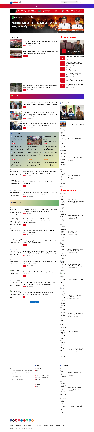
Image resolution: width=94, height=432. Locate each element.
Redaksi (11, 425)
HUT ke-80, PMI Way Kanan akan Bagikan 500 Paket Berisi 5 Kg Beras (75, 265)
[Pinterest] (16, 420)
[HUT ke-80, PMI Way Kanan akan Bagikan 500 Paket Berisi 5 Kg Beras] (63, 265)
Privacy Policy (38, 425)
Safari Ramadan (40, 380)
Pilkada (38, 384)
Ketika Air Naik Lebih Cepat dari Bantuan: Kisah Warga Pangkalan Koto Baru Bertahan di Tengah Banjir (75, 200)
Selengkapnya (34, 302)
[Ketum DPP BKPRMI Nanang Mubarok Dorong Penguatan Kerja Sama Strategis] (50, 156)
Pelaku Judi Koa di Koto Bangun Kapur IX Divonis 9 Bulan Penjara (75, 373)
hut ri (37, 386)
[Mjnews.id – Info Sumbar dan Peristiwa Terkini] (15, 2)
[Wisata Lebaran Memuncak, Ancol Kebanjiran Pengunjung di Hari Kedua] (63, 217)
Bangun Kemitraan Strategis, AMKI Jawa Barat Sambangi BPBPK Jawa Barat (33, 164)
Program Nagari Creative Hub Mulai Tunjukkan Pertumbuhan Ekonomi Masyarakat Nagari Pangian (74, 85)
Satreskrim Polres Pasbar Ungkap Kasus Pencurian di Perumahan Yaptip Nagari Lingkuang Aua (75, 405)
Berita (25, 45)
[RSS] (32, 420)
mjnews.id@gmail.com (17, 379)
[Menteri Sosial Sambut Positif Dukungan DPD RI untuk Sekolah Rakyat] (63, 279)
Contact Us (57, 425)
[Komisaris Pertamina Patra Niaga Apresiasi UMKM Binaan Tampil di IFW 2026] (34, 140)
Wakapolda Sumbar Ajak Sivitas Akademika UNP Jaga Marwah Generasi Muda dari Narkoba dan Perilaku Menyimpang (75, 158)
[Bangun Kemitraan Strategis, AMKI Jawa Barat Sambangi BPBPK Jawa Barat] (34, 156)
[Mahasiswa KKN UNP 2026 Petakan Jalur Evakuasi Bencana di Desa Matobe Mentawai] (63, 124)
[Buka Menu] (83, 2)
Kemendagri (26, 55)
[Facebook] (11, 420)
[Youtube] (24, 420)
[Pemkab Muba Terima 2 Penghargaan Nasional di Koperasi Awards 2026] (16, 232)
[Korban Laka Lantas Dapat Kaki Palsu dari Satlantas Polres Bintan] (16, 184)
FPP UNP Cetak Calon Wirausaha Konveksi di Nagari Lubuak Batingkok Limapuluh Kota (18, 148)
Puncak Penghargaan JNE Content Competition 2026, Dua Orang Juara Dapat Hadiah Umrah (74, 74)
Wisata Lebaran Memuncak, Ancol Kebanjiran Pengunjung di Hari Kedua (75, 216)
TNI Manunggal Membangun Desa (44, 370)
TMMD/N (38, 373)
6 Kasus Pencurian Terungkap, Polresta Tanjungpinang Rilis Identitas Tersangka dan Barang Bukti (75, 388)
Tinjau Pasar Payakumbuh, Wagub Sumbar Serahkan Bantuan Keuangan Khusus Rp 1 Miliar (75, 330)
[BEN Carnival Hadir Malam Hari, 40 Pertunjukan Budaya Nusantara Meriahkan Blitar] (16, 43)
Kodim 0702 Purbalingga (42, 377)
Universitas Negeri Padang (42, 375)
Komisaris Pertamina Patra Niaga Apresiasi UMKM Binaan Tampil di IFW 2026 (34, 148)
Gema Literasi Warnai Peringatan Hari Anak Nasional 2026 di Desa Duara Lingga (75, 57)
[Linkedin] (21, 420)
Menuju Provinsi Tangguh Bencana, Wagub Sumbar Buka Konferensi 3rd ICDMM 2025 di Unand (75, 250)
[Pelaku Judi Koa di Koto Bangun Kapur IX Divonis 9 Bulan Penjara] (63, 374)
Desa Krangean (39, 382)
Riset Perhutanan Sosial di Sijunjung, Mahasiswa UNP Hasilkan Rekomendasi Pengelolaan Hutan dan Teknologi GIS (75, 137)
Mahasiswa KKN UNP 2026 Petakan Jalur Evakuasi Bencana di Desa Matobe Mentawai (75, 123)
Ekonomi (29, 159)
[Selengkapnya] (57, 202)
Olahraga (25, 245)
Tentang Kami (18, 425)
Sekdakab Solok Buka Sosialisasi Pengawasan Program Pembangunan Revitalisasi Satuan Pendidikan (75, 314)
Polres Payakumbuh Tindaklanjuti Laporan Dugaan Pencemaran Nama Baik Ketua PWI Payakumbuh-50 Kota (75, 79)
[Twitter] (13, 420)
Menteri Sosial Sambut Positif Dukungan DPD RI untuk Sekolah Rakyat (75, 278)
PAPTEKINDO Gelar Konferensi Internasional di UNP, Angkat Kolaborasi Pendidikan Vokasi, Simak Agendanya (74, 232)
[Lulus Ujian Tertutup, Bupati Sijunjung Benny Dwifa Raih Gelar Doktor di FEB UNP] (63, 177)
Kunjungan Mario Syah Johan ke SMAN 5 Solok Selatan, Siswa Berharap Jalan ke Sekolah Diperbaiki (38, 11)
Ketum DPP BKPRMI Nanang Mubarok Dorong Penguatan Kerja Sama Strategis (50, 164)
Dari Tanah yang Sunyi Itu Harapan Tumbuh (74, 68)
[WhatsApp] (27, 420)
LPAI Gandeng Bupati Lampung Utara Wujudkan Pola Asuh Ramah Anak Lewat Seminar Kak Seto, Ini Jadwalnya (75, 296)
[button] (76, 2)
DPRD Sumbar (39, 368)
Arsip (63, 425)
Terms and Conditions (48, 425)
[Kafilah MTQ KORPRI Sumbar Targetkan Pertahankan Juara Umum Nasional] (16, 263)
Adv (24, 255)
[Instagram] (19, 420)
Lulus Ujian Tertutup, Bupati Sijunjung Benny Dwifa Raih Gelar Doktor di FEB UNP (75, 176)
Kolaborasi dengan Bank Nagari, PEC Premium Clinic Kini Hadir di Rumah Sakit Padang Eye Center (74, 63)
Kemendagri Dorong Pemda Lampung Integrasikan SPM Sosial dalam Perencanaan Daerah (16, 11)
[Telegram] (30, 420)
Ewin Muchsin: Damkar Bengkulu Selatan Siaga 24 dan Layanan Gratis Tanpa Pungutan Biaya (75, 348)
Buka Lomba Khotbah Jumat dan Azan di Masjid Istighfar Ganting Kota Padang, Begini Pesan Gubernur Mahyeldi (63, 11)
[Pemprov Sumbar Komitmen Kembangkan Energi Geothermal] (16, 274)
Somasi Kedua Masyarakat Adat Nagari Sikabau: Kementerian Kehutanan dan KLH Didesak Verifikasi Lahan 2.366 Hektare (39, 220)
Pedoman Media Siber (28, 425)
